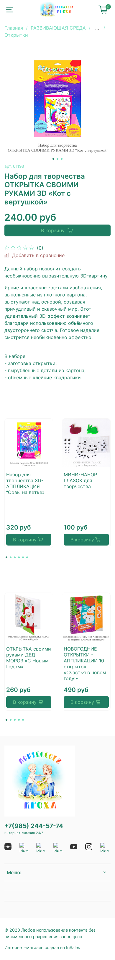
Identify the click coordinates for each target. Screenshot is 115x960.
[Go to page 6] (27, 557)
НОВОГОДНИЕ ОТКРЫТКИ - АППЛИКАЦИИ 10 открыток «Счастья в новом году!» (85, 663)
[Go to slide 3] (62, 159)
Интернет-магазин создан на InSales (42, 947)
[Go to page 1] (6, 557)
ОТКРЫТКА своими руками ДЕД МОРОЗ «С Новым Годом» (28, 657)
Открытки (16, 35)
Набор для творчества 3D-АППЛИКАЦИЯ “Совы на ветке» (25, 483)
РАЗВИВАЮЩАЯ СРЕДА (58, 28)
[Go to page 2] (11, 557)
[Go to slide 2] (57, 159)
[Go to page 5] (23, 557)
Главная (13, 28)
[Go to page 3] (15, 557)
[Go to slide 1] (53, 159)
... (97, 27)
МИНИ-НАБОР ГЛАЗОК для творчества (80, 480)
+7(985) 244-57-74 (33, 826)
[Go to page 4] (19, 557)
